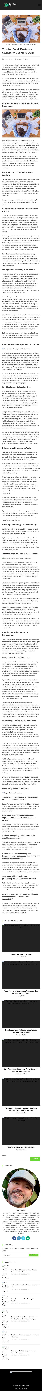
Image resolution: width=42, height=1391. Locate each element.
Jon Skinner (9, 59)
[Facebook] (14, 1238)
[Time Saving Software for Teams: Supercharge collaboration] (5, 1337)
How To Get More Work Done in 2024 (21, 1147)
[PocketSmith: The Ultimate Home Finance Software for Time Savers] (5, 1272)
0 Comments (25, 1274)
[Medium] (28, 1238)
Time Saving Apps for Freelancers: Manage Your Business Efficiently (21, 1031)
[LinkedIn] (19, 1238)
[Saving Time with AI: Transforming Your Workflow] (5, 1301)
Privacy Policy (17, 1385)
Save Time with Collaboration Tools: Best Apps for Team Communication (21, 1070)
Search (4, 1155)
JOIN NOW (33, 1255)
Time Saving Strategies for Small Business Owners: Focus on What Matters (21, 1109)
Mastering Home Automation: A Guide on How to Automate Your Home (21, 992)
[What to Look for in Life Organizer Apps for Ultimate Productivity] (5, 1353)
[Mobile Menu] (39, 5)
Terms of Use (25, 1385)
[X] (23, 1238)
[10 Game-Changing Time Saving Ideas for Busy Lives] (5, 1287)
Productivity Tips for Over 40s (21, 954)
